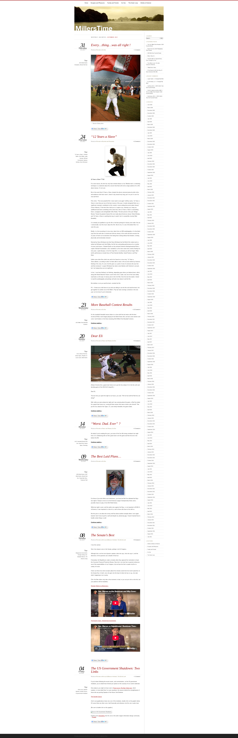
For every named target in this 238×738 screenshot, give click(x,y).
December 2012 (151, 488)
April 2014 (149, 443)
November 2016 (151, 356)
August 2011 (150, 533)
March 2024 (150, 138)
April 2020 (149, 248)
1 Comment (137, 50)
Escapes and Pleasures (98, 3)
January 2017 (150, 350)
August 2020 (150, 237)
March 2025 (150, 124)
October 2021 (150, 203)
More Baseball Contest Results (111, 305)
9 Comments (137, 540)
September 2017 (151, 327)
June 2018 (149, 305)
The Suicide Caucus (96, 696)
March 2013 (150, 480)
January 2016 (150, 384)
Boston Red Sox (83, 64)
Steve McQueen (83, 162)
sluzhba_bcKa (150, 86)
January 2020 (150, 257)
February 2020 (150, 254)
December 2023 (151, 141)
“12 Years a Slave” (104, 136)
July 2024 (149, 132)
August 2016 (150, 364)
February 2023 (150, 161)
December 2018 (151, 288)
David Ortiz (81, 443)
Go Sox (123, 3)
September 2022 (151, 172)
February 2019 (150, 285)
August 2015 (150, 398)
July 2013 (149, 469)
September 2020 (151, 234)
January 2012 (150, 519)
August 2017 (150, 330)
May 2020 (149, 245)
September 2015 (151, 395)
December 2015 (151, 387)
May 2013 (149, 474)
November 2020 (151, 229)
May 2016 (149, 373)
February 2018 (150, 316)
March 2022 (150, 189)
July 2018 (149, 302)
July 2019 (149, 271)
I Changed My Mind (159, 78)
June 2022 (149, 180)
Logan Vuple (150, 78)
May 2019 (149, 277)
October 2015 (150, 392)
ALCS (78, 353)
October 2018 (150, 293)
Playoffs (84, 355)
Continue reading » (96, 323)
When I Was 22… (151, 56)
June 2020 (149, 243)
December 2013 (151, 454)
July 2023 (149, 152)
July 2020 (149, 240)
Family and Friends (113, 3)
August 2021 (150, 209)
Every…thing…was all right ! (111, 45)
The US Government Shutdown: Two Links (115, 669)
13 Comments (137, 309)
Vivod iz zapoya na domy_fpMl (154, 90)
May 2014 (149, 440)
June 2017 (149, 336)
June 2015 (149, 404)
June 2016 (149, 370)
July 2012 (149, 502)
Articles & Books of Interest (109, 540)
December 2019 (151, 260)
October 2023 (150, 147)
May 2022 (149, 183)
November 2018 (151, 291)
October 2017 (150, 325)
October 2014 (150, 426)
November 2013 (151, 457)
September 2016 (151, 361)
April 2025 (149, 121)
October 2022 (150, 169)
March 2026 (150, 107)
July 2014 (149, 435)
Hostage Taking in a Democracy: (99, 586)
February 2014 (150, 449)
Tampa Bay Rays (83, 478)
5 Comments (137, 340)
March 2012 (150, 514)
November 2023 (151, 144)
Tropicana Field (84, 480)
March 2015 (150, 412)
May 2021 (149, 214)
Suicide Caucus (83, 691)
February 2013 (150, 483)
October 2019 (150, 265)
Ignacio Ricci (104, 736)
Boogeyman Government (81, 552)
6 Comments (137, 461)
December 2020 (151, 226)
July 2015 (149, 401)
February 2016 (150, 381)
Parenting (85, 445)
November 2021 (151, 200)
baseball (80, 441)
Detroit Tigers (78, 355)
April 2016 (149, 375)
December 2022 (151, 164)
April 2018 (149, 310)
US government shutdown (81, 693)
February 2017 (150, 347)
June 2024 (149, 135)
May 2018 (149, 308)
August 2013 (150, 466)
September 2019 (151, 268)
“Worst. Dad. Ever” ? (105, 423)
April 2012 (149, 511)
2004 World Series (80, 474)
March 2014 (150, 446)
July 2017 (149, 333)
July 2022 (149, 178)
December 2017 (151, 319)
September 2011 (151, 531)
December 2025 (151, 110)
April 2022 (149, 186)
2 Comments (137, 141)
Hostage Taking (81, 554)
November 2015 (151, 389)
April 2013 (149, 477)
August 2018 (150, 299)
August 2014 (150, 432)
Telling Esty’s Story (151, 67)
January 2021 (150, 223)
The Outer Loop (133, 3)
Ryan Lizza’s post (122, 688)
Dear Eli (97, 336)
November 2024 (151, 130)
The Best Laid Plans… (106, 456)
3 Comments (137, 428)
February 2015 (150, 415)
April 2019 (149, 279)
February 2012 (150, 517)
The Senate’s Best (102, 535)
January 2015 (150, 418)
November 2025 (151, 113)
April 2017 (149, 342)
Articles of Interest (145, 3)
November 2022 (151, 166)
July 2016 (149, 367)
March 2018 (150, 313)
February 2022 (150, 192)
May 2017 (149, 339)
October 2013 (150, 460)
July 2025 (149, 118)
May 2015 (149, 406)
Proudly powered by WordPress (82, 736)
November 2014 (151, 423)
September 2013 (151, 463)
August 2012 (150, 500)
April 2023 (149, 158)
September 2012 (151, 497)
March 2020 (150, 251)
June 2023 (149, 155)
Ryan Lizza (80, 689)
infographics (101, 715)
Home (86, 3)
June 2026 (149, 104)
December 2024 (151, 127)
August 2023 (150, 149)
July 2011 (149, 536)
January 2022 (150, 195)
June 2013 (149, 471)
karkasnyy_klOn (151, 96)
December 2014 (151, 420)
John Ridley (81, 156)
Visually (94, 717)
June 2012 (149, 505)
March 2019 (150, 282)
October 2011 (150, 528)
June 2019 (149, 274)
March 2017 (150, 344)
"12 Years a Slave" (79, 154)
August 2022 (150, 175)
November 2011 (151, 525)
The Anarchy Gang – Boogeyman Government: (103, 620)
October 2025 (150, 116)
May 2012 (149, 508)
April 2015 (149, 409)
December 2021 (151, 197)
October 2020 (150, 231)
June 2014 (149, 437)
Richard (98, 50)
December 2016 (151, 353)
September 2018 (151, 296)
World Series (84, 357)
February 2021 (150, 220)
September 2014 (151, 429)
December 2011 (151, 522)
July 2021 (149, 212)
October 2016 (150, 358)
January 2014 (150, 452)
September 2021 (151, 206)
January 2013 (150, 485)
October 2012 (150, 494)
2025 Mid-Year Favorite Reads (154, 53)
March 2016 (150, 378)
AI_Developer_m (151, 81)
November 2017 (151, 322)
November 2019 (151, 262)
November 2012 (151, 491)
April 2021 (149, 217)
